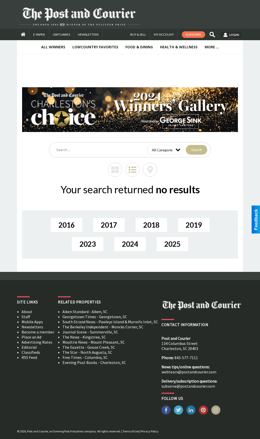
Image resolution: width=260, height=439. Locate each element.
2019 (194, 225)
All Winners (53, 47)
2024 (130, 244)
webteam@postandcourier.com (188, 371)
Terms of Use (131, 431)
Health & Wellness (179, 47)
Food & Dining (139, 47)
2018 (151, 225)
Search (196, 150)
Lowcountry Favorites (95, 47)
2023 (87, 244)
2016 (66, 225)
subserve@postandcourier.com (188, 386)
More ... (212, 47)
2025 (172, 244)
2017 (109, 225)
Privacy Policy (149, 431)
